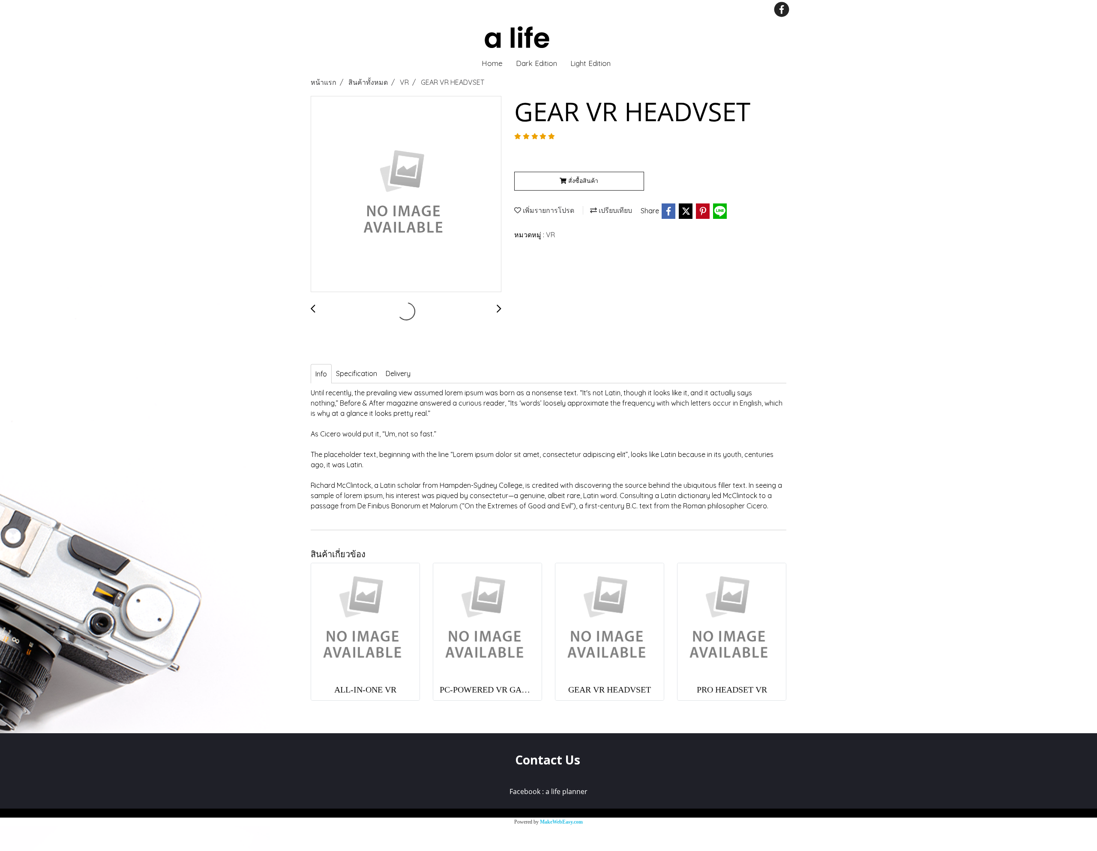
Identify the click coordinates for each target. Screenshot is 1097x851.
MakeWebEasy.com (561, 822)
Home (492, 63)
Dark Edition (536, 63)
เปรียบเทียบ (614, 210)
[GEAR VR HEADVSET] (406, 194)
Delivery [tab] (398, 373)
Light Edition (590, 63)
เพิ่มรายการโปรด (547, 210)
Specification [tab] (356, 373)
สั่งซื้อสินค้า (582, 181)
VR (550, 234)
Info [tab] (321, 374)
